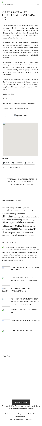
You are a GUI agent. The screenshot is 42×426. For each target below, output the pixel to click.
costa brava (27, 217)
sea (18, 232)
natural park (6, 229)
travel (13, 235)
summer (22, 232)
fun (27, 220)
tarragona (5, 236)
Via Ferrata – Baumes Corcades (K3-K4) (22, 179)
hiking (5, 222)
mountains (19, 225)
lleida (36, 223)
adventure (18, 208)
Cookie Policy (22, 416)
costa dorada (35, 217)
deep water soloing (14, 219)
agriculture (26, 208)
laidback (30, 222)
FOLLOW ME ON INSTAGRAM (12, 200)
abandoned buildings (8, 208)
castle (31, 211)
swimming (29, 232)
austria (32, 208)
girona (35, 220)
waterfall (31, 236)
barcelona (7, 210)
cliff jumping (20, 214)
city (14, 213)
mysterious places (31, 226)
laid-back (20, 222)
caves (11, 214)
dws (24, 220)
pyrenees (27, 229)
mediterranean (7, 226)
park (22, 229)
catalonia (5, 213)
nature (15, 229)
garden (31, 220)
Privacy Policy (6, 356)
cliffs (26, 213)
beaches (21, 211)
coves (4, 219)
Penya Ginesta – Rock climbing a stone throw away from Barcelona (23, 183)
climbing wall (18, 217)
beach (16, 210)
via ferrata (22, 235)
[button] (5, 115)
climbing (8, 216)
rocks (14, 232)
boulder (27, 211)
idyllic (12, 223)
